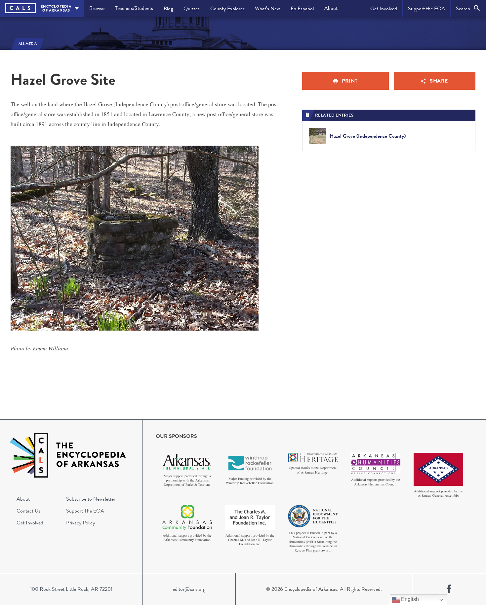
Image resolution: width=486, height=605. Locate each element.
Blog (168, 9)
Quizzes (191, 9)
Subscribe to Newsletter (90, 499)
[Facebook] (449, 589)
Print (350, 81)
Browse (96, 8)
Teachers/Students (134, 8)
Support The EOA (85, 511)
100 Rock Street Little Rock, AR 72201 (71, 589)
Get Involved (383, 9)
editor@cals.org (189, 589)
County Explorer (227, 9)
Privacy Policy (80, 523)
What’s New (267, 9)
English (409, 599)
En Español (302, 9)
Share (439, 81)
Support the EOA (426, 9)
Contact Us (28, 511)
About (331, 8)
